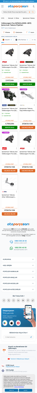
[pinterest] (28, 300)
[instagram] (14, 300)
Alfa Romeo (22, 39)
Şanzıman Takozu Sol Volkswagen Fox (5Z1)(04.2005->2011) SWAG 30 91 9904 (9, 110)
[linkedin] (18, 300)
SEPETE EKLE (9, 84)
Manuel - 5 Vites (13, 18)
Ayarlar (25, 390)
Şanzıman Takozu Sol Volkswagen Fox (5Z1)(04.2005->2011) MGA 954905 (27, 153)
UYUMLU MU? (9, 77)
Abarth (7, 39)
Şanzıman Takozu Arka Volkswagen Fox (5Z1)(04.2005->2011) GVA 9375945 (9, 196)
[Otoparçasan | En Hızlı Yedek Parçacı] (18, 6)
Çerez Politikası (19, 387)
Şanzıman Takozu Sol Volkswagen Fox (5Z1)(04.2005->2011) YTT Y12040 (9, 153)
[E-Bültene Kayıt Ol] (31, 337)
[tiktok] (33, 300)
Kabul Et (11, 390)
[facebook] (4, 300)
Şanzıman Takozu (29, 18)
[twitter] (9, 300)
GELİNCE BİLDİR (27, 127)
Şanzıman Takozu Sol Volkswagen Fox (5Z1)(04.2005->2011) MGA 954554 (9, 66)
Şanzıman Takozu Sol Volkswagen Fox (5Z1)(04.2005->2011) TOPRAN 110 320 (27, 66)
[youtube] (23, 300)
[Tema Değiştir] (34, 6)
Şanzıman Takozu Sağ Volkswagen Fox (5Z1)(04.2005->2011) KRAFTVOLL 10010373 (27, 110)
